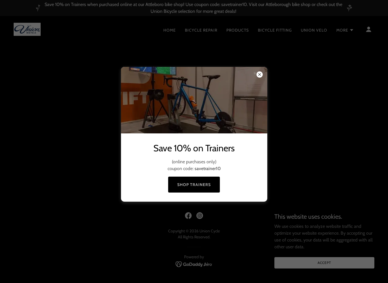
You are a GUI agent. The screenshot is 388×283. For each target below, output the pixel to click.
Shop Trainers (194, 184)
